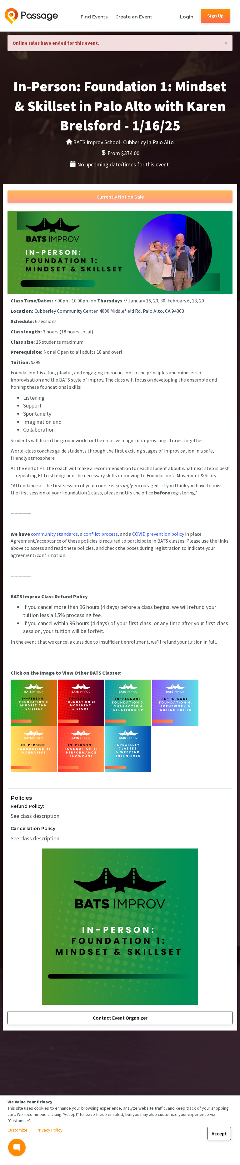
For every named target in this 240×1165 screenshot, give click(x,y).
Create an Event (133, 17)
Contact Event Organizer (120, 1018)
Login (186, 17)
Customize (18, 1130)
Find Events (94, 17)
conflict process (100, 534)
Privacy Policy (49, 1130)
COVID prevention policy (158, 534)
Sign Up (215, 16)
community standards (54, 534)
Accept (219, 1133)
